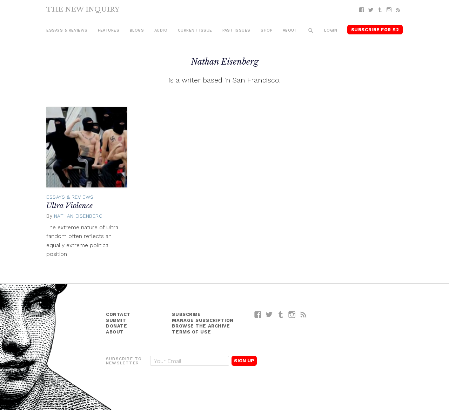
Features (108, 30)
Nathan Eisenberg (78, 216)
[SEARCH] (311, 31)
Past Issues (236, 30)
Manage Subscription (202, 320)
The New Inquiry (83, 9)
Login (330, 30)
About (290, 30)
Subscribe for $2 (375, 29)
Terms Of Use (191, 332)
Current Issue (195, 30)
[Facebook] (361, 10)
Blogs (137, 30)
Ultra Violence (69, 205)
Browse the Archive (201, 326)
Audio (161, 30)
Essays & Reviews (67, 30)
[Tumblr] (379, 10)
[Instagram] (389, 10)
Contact (118, 314)
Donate (116, 326)
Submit (116, 320)
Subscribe (186, 314)
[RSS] (398, 10)
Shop (266, 30)
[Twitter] (370, 10)
